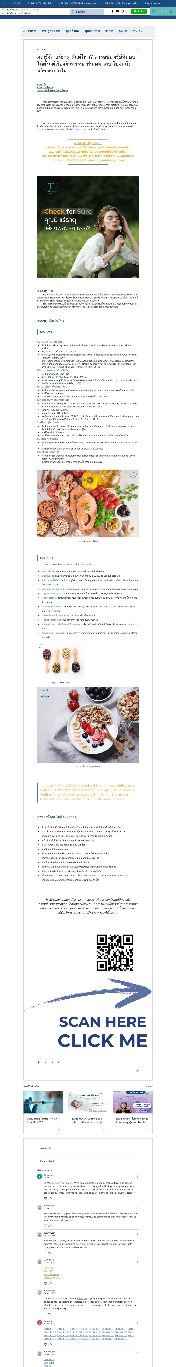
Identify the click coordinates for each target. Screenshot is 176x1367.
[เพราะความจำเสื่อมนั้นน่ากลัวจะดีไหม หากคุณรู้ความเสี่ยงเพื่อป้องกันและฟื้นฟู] (132, 1102)
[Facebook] (112, 11)
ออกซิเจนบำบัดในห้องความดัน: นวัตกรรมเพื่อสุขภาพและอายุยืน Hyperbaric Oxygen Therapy (88, 1120)
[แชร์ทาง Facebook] (38, 1062)
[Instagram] (122, 11)
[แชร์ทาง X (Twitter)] (45, 1062)
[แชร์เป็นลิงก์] (58, 1062)
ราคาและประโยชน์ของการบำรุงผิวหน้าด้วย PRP (43, 1120)
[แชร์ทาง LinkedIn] (52, 1062)
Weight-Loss (51, 31)
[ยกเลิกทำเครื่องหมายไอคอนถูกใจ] (45, 1198)
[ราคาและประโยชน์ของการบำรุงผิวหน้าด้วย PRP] (43, 1102)
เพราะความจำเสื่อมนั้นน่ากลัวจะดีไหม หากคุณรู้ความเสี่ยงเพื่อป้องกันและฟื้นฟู (132, 1120)
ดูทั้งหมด (149, 1086)
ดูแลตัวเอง (73, 31)
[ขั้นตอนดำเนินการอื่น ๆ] (137, 49)
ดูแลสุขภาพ (92, 31)
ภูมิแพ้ (123, 31)
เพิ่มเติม (137, 31)
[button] (121, 3)
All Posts (29, 31)
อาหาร (109, 31)
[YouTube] (117, 11)
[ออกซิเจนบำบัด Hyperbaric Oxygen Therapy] (88, 1102)
